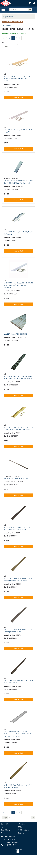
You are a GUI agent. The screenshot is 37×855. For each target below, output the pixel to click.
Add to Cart (18, 98)
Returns (21, 833)
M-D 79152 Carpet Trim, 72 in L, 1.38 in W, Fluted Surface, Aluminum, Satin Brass (18, 78)
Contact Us (5, 824)
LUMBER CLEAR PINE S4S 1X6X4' (16, 334)
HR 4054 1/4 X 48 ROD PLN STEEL (16, 478)
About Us (21, 824)
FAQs (20, 827)
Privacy (3, 833)
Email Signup (5, 830)
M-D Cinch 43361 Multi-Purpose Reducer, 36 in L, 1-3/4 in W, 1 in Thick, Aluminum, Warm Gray (17, 734)
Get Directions (23, 830)
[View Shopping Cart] (29, 3)
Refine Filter (7, 25)
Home (3, 827)
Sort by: (5, 42)
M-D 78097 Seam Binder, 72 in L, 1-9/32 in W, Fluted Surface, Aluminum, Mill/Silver (18, 285)
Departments (8, 17)
